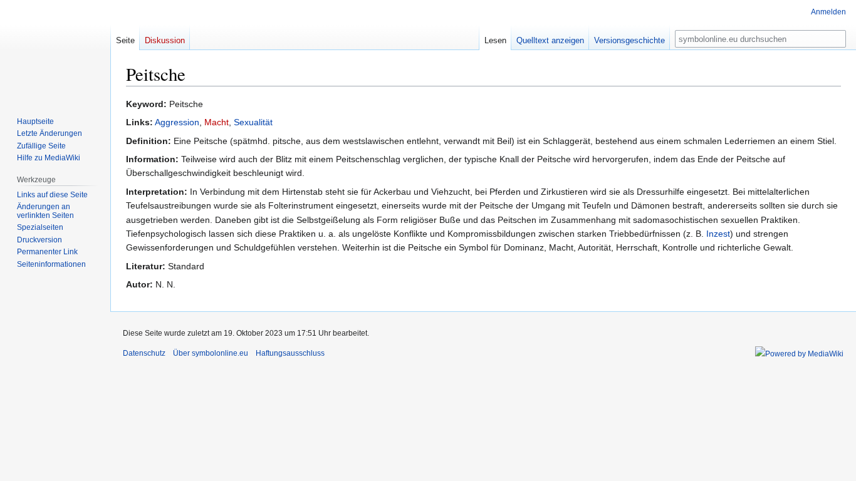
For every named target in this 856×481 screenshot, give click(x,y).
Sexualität (253, 122)
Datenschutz (144, 353)
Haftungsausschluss (290, 353)
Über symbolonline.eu (210, 353)
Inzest (718, 234)
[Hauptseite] (55, 50)
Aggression (177, 122)
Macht (216, 122)
